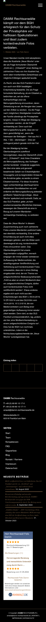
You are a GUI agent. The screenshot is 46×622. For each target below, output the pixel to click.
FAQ (7, 446)
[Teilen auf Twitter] (15, 367)
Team (8, 437)
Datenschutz (11, 468)
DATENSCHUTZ (28, 618)
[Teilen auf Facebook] (7, 367)
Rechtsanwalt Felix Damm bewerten (18, 578)
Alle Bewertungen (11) (14, 553)
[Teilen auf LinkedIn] (31, 367)
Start (7, 433)
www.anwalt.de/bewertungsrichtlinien (18, 590)
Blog (7, 454)
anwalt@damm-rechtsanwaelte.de (18, 410)
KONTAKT (35, 615)
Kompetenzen (11, 441)
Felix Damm (24, 52)
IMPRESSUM (17, 618)
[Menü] (39, 5)
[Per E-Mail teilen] (38, 367)
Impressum (10, 463)
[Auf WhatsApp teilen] (23, 367)
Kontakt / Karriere (13, 459)
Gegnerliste (10, 450)
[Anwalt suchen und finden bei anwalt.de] (18, 595)
